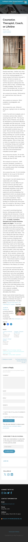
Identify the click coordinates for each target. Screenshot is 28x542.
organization (18, 354)
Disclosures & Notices (14, 531)
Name (5, 391)
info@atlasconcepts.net (7, 504)
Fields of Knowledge (11, 350)
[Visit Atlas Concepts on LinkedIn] (5, 493)
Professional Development (18, 351)
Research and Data (7, 353)
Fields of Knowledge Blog (12, 518)
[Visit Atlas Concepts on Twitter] (8, 493)
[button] (26, 2)
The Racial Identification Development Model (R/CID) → (21, 361)
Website (5, 405)
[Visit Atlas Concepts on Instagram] (2, 493)
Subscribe (9, 451)
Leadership (18, 350)
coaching (10, 354)
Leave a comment (7, 32)
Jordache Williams (7, 31)
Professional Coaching (7, 351)
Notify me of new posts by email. (14, 417)
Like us (5, 461)
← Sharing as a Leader (6, 359)
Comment (6, 375)
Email (5, 398)
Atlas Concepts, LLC (17, 318)
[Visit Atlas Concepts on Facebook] (11, 493)
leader (14, 354)
